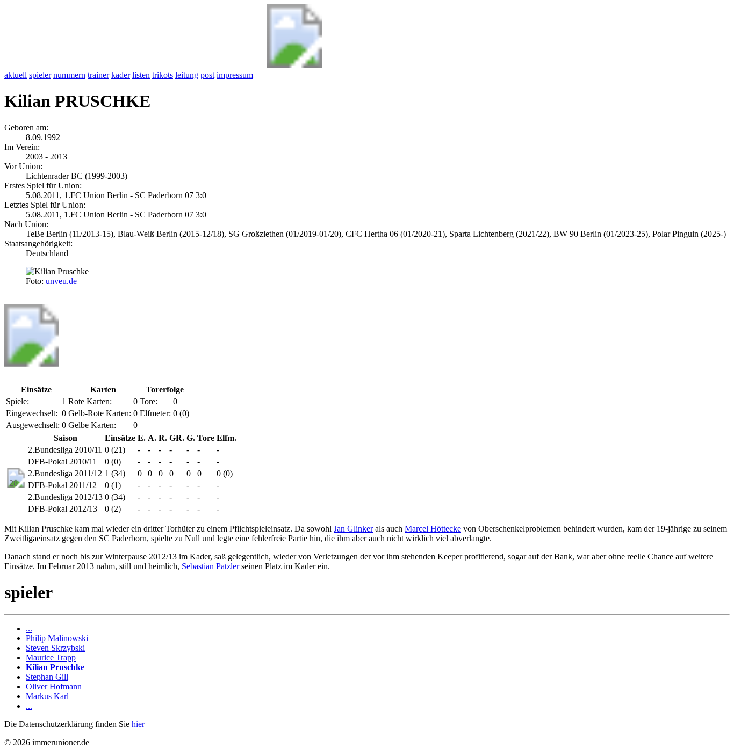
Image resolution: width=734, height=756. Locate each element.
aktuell (15, 74)
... (29, 628)
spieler (40, 74)
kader (120, 74)
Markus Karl (47, 696)
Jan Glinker (353, 528)
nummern (69, 74)
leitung (186, 74)
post (207, 74)
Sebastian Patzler (210, 566)
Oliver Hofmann (54, 686)
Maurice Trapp (51, 657)
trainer (98, 74)
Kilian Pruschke (55, 667)
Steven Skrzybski (55, 647)
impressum (235, 74)
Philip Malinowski (57, 638)
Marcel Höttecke (433, 528)
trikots (162, 74)
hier (138, 724)
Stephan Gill (47, 676)
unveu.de (61, 281)
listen (141, 74)
